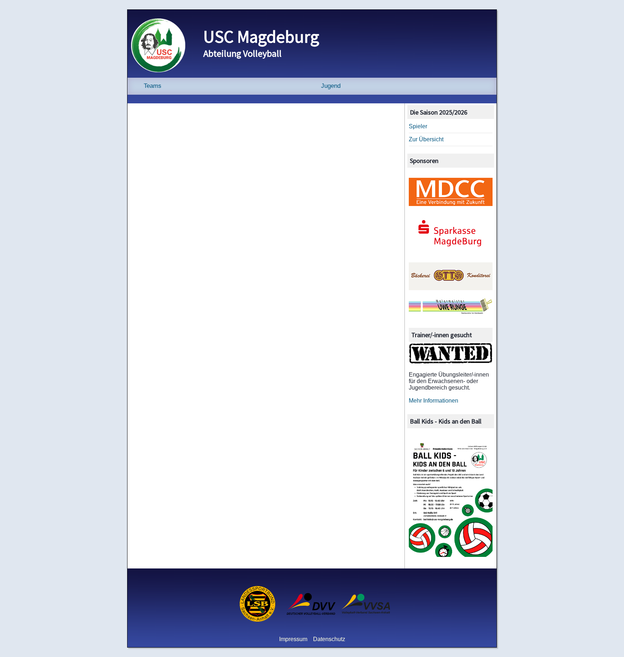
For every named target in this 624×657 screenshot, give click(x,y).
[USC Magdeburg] (158, 70)
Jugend (331, 85)
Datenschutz (329, 639)
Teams (152, 85)
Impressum (293, 639)
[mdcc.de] (451, 204)
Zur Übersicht (426, 139)
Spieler (418, 126)
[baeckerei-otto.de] (451, 288)
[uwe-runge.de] (451, 313)
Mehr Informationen (433, 401)
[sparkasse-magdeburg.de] (451, 253)
